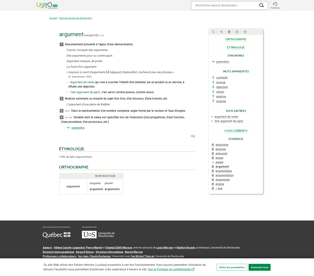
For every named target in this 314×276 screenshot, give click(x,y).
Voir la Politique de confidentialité (169, 269)
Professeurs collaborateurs (60, 256)
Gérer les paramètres (232, 267)
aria (219, 188)
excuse (221, 82)
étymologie (236, 47)
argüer (220, 162)
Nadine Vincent (186, 247)
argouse (221, 149)
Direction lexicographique (58, 252)
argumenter (223, 179)
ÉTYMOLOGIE (71, 149)
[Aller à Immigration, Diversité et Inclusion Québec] (56, 237)
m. (103, 35)
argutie (220, 184)
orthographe (236, 39)
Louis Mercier (164, 247)
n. (100, 35)
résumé (221, 101)
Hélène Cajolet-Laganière (69, 247)
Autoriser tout (259, 267)
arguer (220, 158)
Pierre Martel (94, 247)
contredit (222, 77)
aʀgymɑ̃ (91, 35)
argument (222, 166)
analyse (221, 96)
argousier (222, 153)
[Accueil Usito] (43, 5)
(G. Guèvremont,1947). (80, 76)
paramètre (78, 128)
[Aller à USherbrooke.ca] (98, 237)
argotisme (222, 144)
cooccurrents (236, 130)
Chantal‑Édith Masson (118, 247)
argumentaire (224, 171)
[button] (274, 5)
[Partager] (221, 31)
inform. (69, 117)
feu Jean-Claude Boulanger (94, 256)
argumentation (225, 175)
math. (68, 110)
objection (222, 87)
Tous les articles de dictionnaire (75, 18)
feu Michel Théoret (142, 256)
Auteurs (47, 247)
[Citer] (213, 31)
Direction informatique (109, 252)
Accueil (53, 18)
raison (220, 92)
